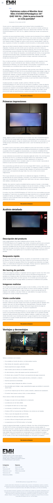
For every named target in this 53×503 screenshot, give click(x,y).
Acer (10, 8)
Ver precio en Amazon (26, 95)
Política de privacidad (20, 470)
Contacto (17, 472)
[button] (2, 2)
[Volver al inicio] (22, 3)
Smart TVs (5, 467)
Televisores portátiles (8, 474)
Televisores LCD (6, 472)
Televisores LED (6, 469)
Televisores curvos (7, 470)
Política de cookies (19, 469)
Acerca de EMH (18, 467)
